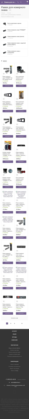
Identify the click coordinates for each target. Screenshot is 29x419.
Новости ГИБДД (14, 370)
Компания (14, 340)
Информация (14, 361)
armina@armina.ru (15, 382)
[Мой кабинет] (23, 2)
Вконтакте (14, 392)
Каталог (14, 331)
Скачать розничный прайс (14, 352)
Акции (14, 334)
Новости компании (14, 364)
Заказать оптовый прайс (14, 354)
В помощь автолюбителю (14, 366)
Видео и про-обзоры (14, 368)
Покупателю (14, 345)
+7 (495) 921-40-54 (11, 379)
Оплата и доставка (14, 350)
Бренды (14, 337)
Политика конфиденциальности (14, 356)
